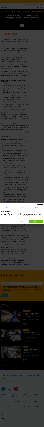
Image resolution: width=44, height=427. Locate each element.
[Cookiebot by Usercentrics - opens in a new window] (38, 204)
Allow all (36, 221)
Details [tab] (22, 207)
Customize (21, 221)
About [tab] (36, 207)
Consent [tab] (7, 207)
